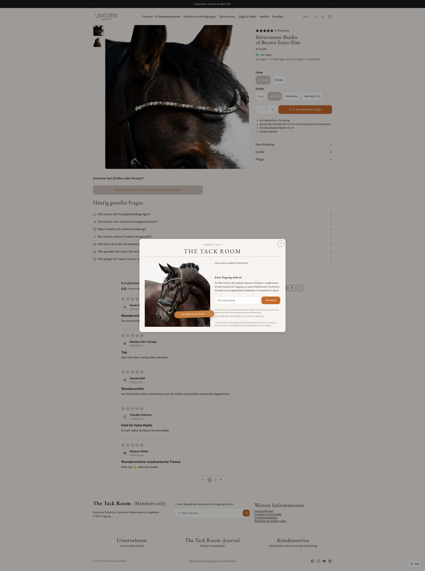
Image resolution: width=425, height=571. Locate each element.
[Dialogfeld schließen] (281, 243)
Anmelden (270, 300)
